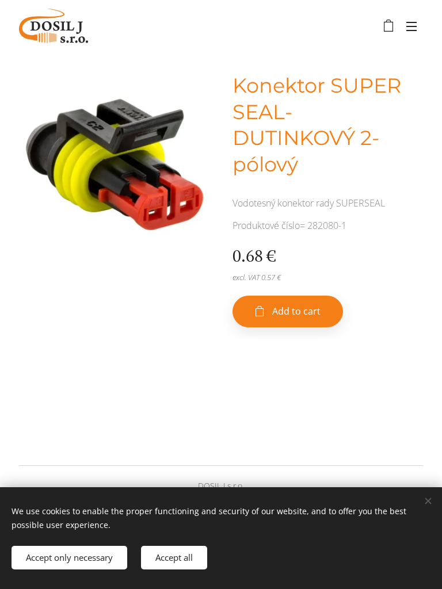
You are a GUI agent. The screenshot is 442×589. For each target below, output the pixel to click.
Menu (411, 25)
